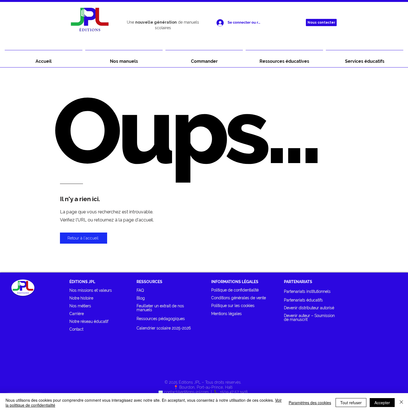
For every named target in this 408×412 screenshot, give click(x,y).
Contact (76, 329)
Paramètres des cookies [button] (310, 402)
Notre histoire (81, 298)
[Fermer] (401, 403)
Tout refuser (351, 402)
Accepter (382, 402)
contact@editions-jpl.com (186, 392)
